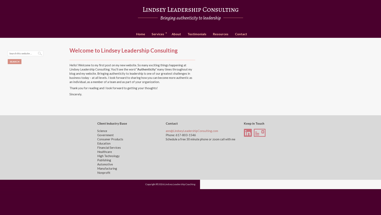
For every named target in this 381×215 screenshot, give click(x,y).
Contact (241, 34)
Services (156, 34)
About (176, 34)
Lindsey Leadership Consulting (190, 9)
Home (140, 34)
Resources (220, 34)
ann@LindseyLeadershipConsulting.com (192, 131)
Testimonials (197, 34)
